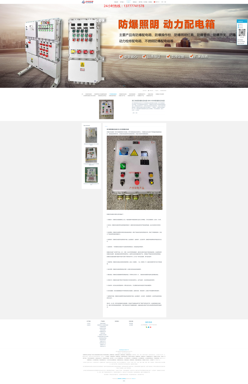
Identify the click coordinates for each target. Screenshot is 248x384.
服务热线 (148, 322)
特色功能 (131, 321)
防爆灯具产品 (122, 95)
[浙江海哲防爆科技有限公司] (87, 2)
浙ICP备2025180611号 (124, 349)
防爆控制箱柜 (89, 94)
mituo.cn (133, 378)
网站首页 (116, 2)
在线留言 (89, 325)
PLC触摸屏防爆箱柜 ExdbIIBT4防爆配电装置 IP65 (91, 164)
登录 (162, 2)
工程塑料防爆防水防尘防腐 (89, 95)
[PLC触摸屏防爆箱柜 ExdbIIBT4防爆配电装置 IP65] (91, 155)
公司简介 (89, 323)
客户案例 (145, 2)
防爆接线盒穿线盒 (102, 95)
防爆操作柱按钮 (123, 94)
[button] (18, 46)
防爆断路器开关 (141, 94)
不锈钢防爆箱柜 (163, 90)
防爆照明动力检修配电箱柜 (100, 94)
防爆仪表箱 (150, 94)
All (82, 94)
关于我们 (122, 2)
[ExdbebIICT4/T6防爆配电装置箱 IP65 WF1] (91, 175)
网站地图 (131, 323)
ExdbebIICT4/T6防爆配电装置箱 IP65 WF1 (91, 184)
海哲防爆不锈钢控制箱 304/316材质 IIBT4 (91, 144)
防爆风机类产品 (131, 95)
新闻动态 (135, 2)
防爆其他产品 (149, 95)
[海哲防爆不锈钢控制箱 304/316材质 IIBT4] (91, 135)
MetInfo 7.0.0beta (122, 378)
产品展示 (128, 2)
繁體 (124, 380)
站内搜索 (131, 325)
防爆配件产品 (141, 95)
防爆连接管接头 (112, 95)
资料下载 (140, 2)
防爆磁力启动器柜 (160, 94)
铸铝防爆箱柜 (132, 94)
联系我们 (150, 2)
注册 (165, 2)
